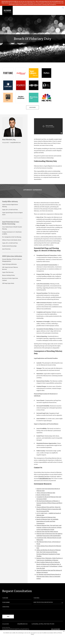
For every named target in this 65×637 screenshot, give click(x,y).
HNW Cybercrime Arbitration (12, 256)
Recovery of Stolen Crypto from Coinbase (10, 279)
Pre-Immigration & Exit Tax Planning (11, 237)
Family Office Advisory (10, 201)
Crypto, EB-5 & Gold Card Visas (10, 209)
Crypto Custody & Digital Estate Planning (10, 205)
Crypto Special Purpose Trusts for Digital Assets (12, 213)
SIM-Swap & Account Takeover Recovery (10, 268)
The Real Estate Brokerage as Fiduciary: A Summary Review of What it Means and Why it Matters (49, 503)
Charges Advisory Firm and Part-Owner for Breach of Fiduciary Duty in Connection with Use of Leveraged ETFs (48, 509)
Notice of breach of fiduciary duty (46, 492)
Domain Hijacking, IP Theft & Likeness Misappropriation (12, 260)
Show (30, 107)
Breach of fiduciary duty (43, 495)
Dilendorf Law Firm (43, 476)
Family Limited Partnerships (9, 246)
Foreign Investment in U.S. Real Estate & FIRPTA (12, 233)
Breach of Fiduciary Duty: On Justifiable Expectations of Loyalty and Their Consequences (47, 521)
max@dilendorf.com (15, 142)
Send (8, 616)
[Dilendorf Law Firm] (56, 630)
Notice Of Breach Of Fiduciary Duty (46, 517)
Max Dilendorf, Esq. (9, 139)
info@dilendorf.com (22, 623)
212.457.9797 (5, 142)
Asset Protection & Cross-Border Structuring (11, 223)
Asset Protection (6, 249)
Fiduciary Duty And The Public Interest (47, 531)
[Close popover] (64, 631)
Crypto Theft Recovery (7, 272)
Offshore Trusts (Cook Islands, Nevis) (11, 240)
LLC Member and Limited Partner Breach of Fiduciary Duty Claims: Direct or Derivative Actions (48, 576)
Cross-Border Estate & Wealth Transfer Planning (12, 228)
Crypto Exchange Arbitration (9, 264)
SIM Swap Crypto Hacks (8, 283)
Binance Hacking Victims (8, 275)
